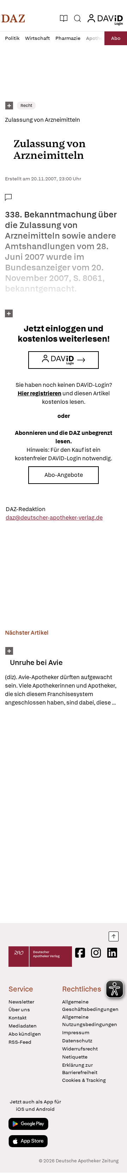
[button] (13, 18)
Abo (115, 38)
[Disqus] (63, 814)
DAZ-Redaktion (26, 509)
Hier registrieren (39, 393)
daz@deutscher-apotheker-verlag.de (54, 517)
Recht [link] (26, 105)
